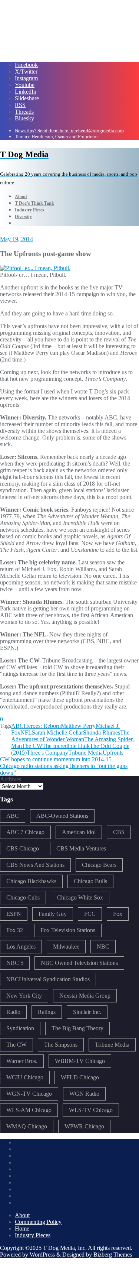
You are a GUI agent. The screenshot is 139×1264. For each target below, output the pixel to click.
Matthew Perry (78, 726)
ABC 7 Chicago (25, 832)
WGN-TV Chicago (29, 1093)
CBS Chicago (22, 848)
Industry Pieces (32, 1235)
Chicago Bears (99, 865)
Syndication (20, 1028)
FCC (90, 914)
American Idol (79, 832)
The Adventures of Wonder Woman (70, 735)
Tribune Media (85, 752)
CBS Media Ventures (81, 848)
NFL (26, 732)
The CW (32, 746)
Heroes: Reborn (42, 726)
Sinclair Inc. (87, 1012)
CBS (119, 832)
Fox (117, 914)
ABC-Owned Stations (62, 816)
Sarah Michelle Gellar (57, 732)
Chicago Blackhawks (31, 881)
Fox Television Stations (67, 930)
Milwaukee (66, 946)
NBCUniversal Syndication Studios (48, 979)
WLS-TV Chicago (91, 1110)
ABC (17, 726)
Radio (13, 1012)
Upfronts (113, 752)
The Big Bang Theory (77, 1028)
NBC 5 (14, 963)
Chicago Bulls (90, 881)
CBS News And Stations (35, 865)
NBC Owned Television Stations (79, 963)
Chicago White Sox (80, 897)
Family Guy (53, 914)
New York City (24, 995)
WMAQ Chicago (26, 1126)
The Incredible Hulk (66, 746)
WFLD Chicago (80, 1077)
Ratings (47, 1012)
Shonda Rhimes (101, 732)
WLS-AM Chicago (29, 1110)
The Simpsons (60, 1044)
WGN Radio (84, 1093)
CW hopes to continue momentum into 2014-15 (56, 759)
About (22, 1215)
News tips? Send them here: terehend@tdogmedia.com (69, 130)
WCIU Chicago (24, 1077)
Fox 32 (14, 930)
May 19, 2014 (16, 239)
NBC (103, 946)
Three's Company (47, 752)
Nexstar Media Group (84, 995)
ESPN (13, 914)
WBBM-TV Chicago (80, 1061)
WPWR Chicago (84, 1126)
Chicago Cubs (23, 897)
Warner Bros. (21, 1061)
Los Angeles (21, 946)
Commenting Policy (38, 1222)
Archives (10, 779)
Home (22, 1228)
